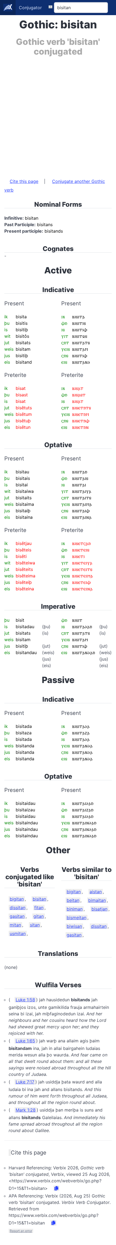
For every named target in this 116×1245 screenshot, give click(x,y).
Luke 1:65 (25, 1040)
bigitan (17, 899)
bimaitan (97, 900)
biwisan (74, 926)
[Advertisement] (58, 114)
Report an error (21, 1231)
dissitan (17, 907)
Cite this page (24, 181)
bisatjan (99, 909)
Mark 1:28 (26, 1110)
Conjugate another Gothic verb (54, 186)
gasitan (17, 916)
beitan (73, 900)
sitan (35, 925)
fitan (38, 907)
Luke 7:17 (25, 1082)
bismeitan (76, 917)
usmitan (18, 933)
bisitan (39, 899)
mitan (15, 925)
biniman (75, 909)
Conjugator (30, 7)
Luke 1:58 (25, 999)
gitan (38, 916)
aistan (96, 891)
